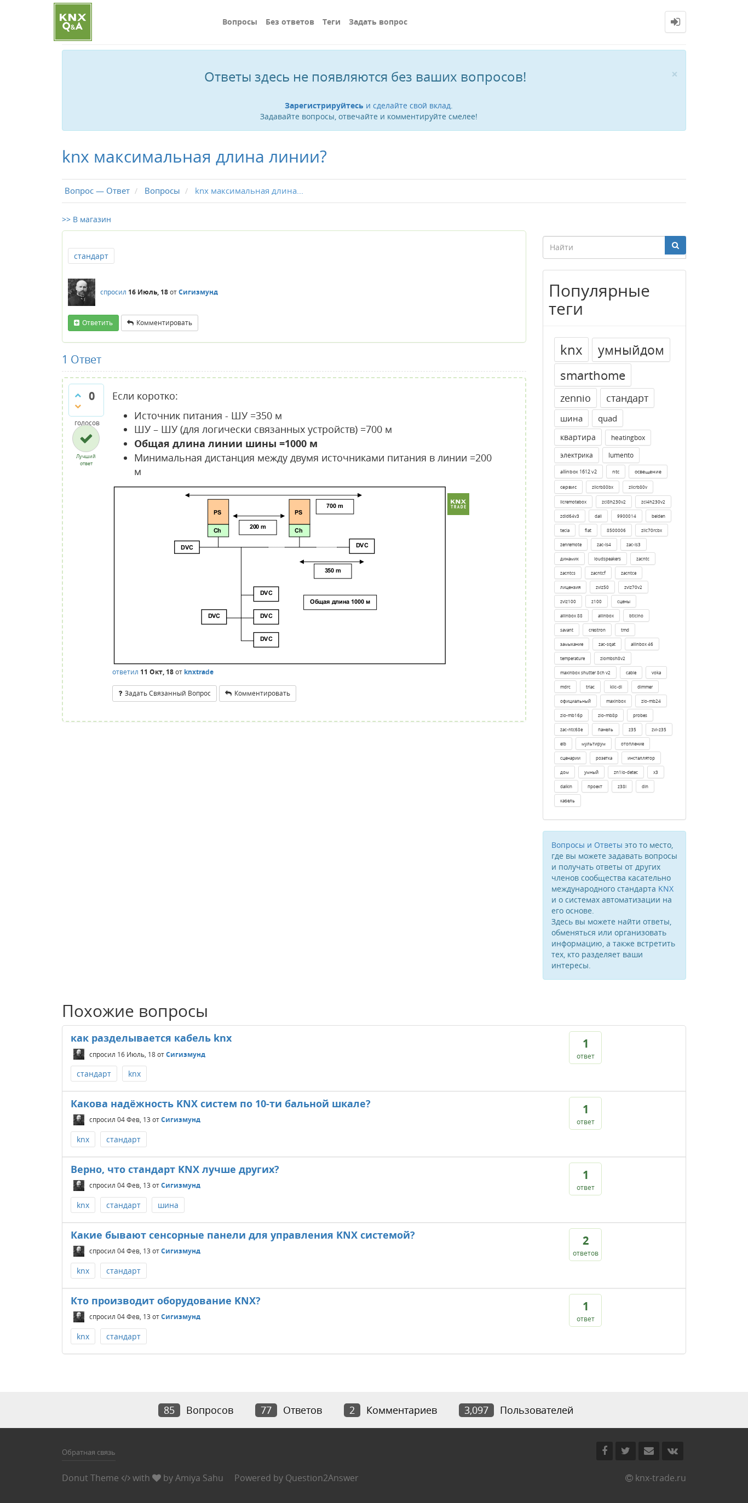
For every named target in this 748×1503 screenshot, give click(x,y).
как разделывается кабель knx (151, 1037)
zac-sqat (607, 644)
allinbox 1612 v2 (578, 471)
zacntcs (568, 573)
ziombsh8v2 (612, 658)
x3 (655, 772)
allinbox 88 (571, 615)
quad (607, 418)
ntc (615, 471)
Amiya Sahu (199, 1478)
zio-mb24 (651, 701)
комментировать (164, 322)
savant (566, 630)
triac (590, 687)
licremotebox (573, 502)
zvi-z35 (659, 729)
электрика (576, 455)
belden (658, 516)
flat (588, 530)
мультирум (594, 744)
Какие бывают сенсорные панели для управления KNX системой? (243, 1234)
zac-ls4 (604, 544)
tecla (564, 530)
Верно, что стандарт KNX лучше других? (175, 1169)
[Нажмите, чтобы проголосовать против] (78, 406)
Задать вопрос (378, 21)
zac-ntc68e (571, 729)
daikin (566, 786)
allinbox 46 (642, 644)
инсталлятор (641, 758)
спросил (113, 292)
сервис (568, 486)
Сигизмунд (185, 1054)
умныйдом (631, 350)
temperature (572, 658)
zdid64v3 (569, 516)
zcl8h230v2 (614, 502)
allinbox (606, 615)
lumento (621, 455)
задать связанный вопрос (168, 693)
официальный (575, 701)
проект (595, 786)
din (645, 786)
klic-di (616, 687)
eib (563, 744)
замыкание (571, 644)
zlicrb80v (638, 487)
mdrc (565, 687)
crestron (597, 630)
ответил (125, 672)
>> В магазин (86, 219)
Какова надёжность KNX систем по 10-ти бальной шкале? (221, 1103)
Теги (332, 21)
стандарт (91, 256)
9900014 (626, 516)
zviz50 (602, 587)
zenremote (571, 544)
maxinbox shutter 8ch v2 (585, 672)
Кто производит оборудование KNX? (166, 1300)
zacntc (642, 559)
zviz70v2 (633, 587)
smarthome (592, 375)
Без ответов (290, 21)
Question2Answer (322, 1478)
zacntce (628, 573)
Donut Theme (90, 1478)
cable (631, 672)
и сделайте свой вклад (368, 105)
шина (571, 418)
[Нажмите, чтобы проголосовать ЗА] (78, 395)
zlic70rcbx (651, 530)
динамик (569, 559)
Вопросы (239, 21)
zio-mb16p (571, 715)
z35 (632, 729)
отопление (632, 744)
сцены (623, 601)
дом (564, 772)
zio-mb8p (608, 715)
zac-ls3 (633, 544)
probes (640, 715)
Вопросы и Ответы (587, 845)
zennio (575, 397)
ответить (97, 322)
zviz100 (568, 601)
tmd (625, 630)
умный (591, 772)
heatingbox (628, 437)
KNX (666, 888)
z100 (596, 601)
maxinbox (616, 701)
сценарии (570, 758)
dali (598, 516)
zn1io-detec (626, 772)
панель (605, 729)
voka (656, 672)
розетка (604, 758)
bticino (636, 615)
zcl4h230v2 (653, 502)
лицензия (570, 587)
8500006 (616, 530)
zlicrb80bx (602, 487)
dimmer (645, 687)
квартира (578, 437)
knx (571, 349)
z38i (622, 786)
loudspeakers (607, 559)
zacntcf (598, 573)
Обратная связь (89, 1452)
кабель (567, 800)
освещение (648, 471)
